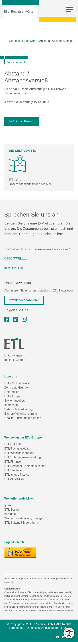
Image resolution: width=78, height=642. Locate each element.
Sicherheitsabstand (16, 93)
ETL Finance (12, 461)
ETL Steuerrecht (14, 470)
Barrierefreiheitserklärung (20, 413)
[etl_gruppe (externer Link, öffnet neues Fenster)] (24, 319)
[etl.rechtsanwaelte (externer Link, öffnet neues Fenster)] (6, 319)
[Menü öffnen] (70, 9)
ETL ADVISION (14, 479)
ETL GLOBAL (13, 444)
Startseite (15, 40)
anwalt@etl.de (13, 267)
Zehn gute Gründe (16, 387)
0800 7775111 (15, 259)
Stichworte (30, 40)
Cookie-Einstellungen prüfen (22, 417)
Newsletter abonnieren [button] (24, 300)
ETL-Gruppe (12, 396)
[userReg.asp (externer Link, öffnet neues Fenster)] (20, 552)
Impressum (11, 404)
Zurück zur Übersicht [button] (22, 121)
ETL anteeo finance (16, 474)
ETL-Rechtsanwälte (17, 383)
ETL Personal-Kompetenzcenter (25, 465)
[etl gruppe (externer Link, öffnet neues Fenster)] (15, 319)
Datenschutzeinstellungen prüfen (48, 627)
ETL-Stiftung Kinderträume (21, 522)
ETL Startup (12, 509)
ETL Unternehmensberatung (22, 457)
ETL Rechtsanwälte (17, 448)
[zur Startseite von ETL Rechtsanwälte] (18, 11)
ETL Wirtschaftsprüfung (19, 452)
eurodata (10, 513)
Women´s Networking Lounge (23, 518)
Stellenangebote (15, 400)
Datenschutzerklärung (18, 409)
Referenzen (11, 391)
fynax (7, 505)
